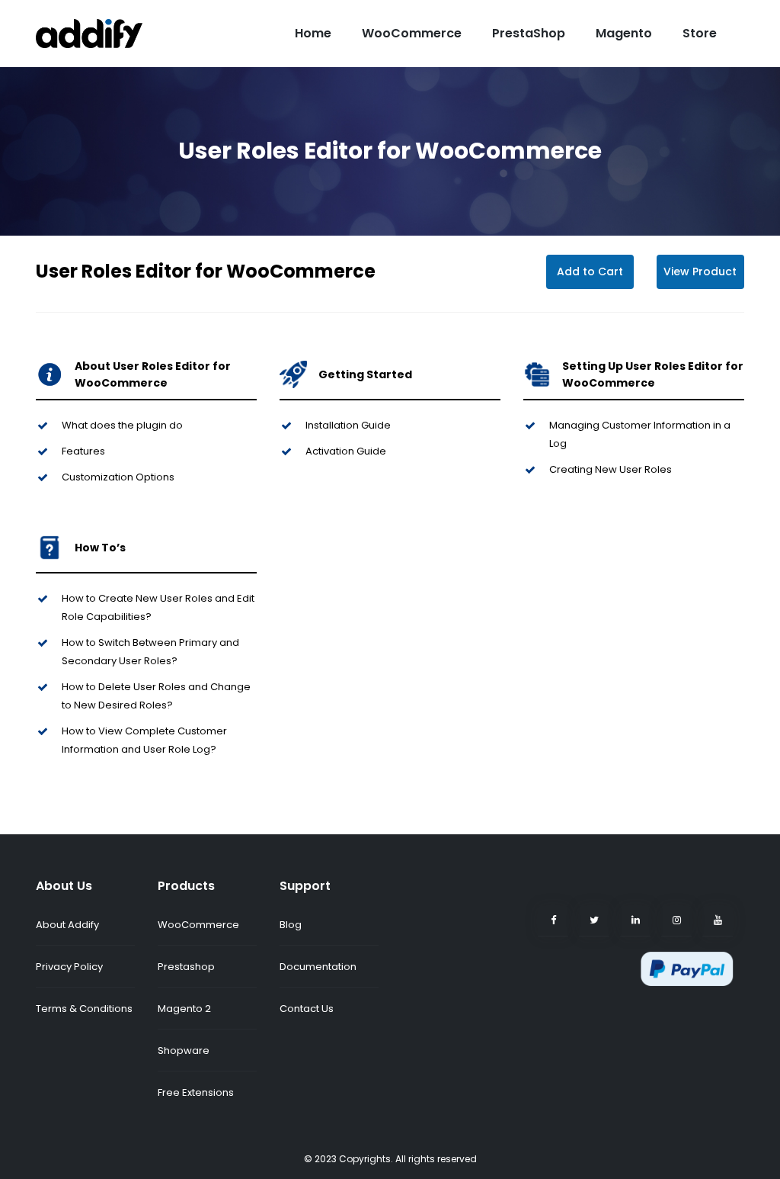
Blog (291, 924)
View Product (700, 271)
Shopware (183, 1050)
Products (186, 886)
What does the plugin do (122, 425)
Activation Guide (345, 451)
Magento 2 (184, 1008)
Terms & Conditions (84, 1008)
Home (313, 33)
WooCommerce (412, 33)
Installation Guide (348, 425)
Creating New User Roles (610, 469)
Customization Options (118, 477)
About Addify (67, 924)
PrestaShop (528, 33)
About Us (64, 886)
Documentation (318, 966)
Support (305, 886)
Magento (624, 33)
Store (699, 33)
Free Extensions (196, 1092)
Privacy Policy (69, 966)
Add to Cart (590, 271)
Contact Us (307, 1008)
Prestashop (186, 966)
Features (83, 451)
